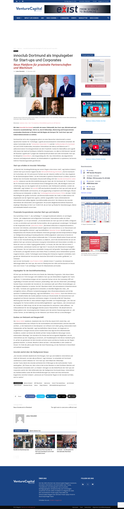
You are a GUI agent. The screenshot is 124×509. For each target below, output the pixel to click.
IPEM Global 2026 (92, 183)
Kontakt (95, 1)
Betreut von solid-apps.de (28, 507)
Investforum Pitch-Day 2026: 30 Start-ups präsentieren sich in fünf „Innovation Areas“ (44, 451)
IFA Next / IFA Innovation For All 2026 (98, 178)
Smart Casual (91, 189)
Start (15, 48)
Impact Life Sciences (32, 18)
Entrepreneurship (40, 447)
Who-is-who (94, 18)
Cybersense (47, 383)
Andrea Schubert (28, 383)
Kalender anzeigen (86, 193)
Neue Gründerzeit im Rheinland (23, 407)
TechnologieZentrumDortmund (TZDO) (52, 193)
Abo (42, 18)
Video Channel (51, 18)
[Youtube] (22, 1)
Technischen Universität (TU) (40, 144)
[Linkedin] (16, 1)
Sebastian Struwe (54, 230)
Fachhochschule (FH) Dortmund (65, 144)
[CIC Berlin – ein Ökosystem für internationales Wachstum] (67, 441)
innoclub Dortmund (26, 127)
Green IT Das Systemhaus (58, 383)
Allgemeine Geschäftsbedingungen (101, 507)
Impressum (75, 507)
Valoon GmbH (20, 321)
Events (73, 18)
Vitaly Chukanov (55, 293)
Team (81, 507)
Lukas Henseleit (20, 71)
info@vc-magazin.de (56, 500)
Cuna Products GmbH (36, 261)
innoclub (35, 188)
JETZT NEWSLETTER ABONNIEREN (96, 86)
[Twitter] (19, 1)
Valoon (36, 385)
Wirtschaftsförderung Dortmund (51, 172)
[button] (108, 18)
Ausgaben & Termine (103, 1)
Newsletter (83, 18)
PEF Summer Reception (94, 173)
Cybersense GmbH (37, 225)
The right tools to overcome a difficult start (64, 407)
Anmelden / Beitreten (84, 1)
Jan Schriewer (70, 383)
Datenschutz (88, 507)
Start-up (20, 48)
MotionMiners (27, 156)
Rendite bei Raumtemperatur (21, 449)
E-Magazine (65, 18)
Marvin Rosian (17, 385)
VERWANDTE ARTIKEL (21, 431)
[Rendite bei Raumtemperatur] (23, 441)
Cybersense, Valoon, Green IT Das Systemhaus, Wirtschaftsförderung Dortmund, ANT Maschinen (40, 123)
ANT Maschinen (38, 383)
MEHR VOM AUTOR (34, 431)
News (18, 18)
